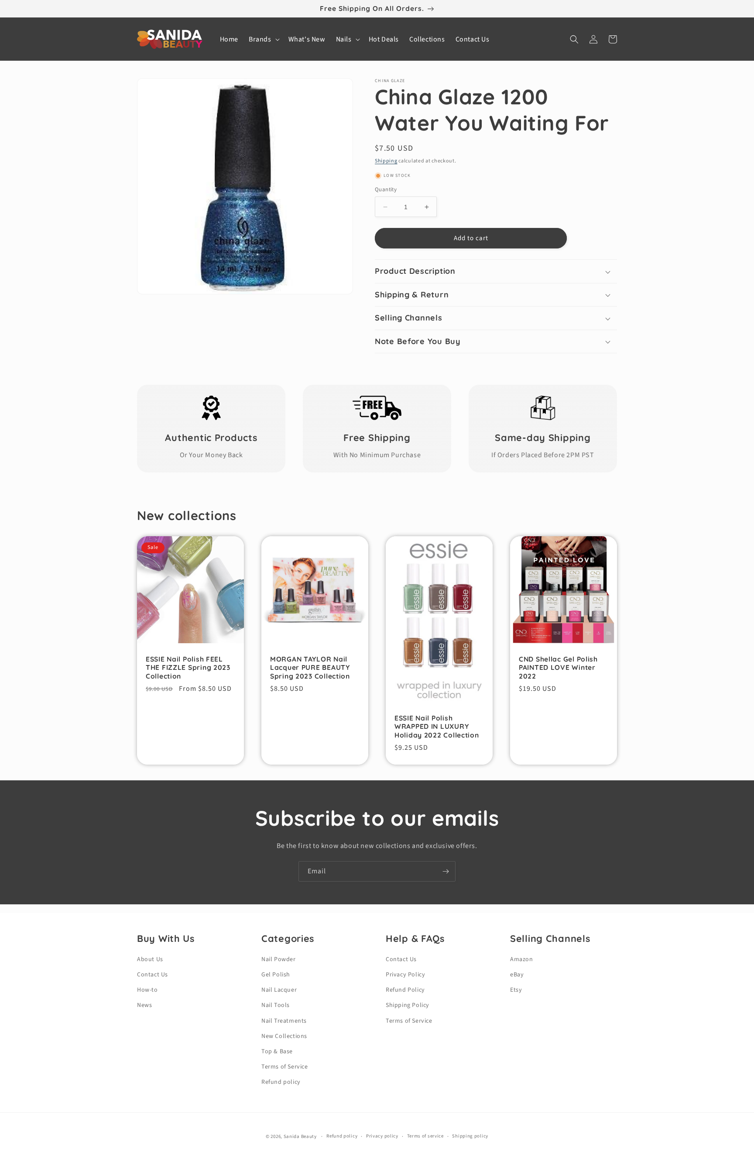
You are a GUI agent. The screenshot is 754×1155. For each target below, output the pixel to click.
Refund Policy (405, 990)
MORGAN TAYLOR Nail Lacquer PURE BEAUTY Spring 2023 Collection (310, 667)
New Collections (284, 1036)
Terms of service (425, 1136)
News (144, 1005)
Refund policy (281, 1082)
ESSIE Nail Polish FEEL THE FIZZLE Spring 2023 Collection (188, 667)
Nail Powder (278, 959)
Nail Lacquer (279, 990)
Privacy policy (382, 1136)
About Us (150, 959)
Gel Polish (275, 974)
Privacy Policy (405, 974)
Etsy (516, 990)
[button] (263, 39)
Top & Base (277, 1051)
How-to (147, 990)
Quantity (386, 189)
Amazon (521, 959)
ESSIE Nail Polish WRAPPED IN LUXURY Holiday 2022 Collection (436, 726)
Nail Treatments (284, 1021)
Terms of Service (284, 1066)
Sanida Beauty (300, 1136)
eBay (517, 974)
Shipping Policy (407, 1005)
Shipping (386, 161)
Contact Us (152, 974)
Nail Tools (275, 1005)
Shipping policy (470, 1136)
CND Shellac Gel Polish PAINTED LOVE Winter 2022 (558, 667)
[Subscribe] (445, 871)
